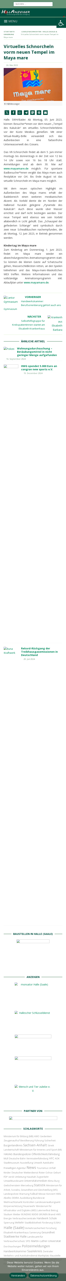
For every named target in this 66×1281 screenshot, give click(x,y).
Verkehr (19, 1222)
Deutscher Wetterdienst (25, 1172)
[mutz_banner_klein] (33, 1121)
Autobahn (48, 1162)
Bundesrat (39, 1197)
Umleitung (20, 1176)
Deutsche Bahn (17, 1158)
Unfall (52, 1168)
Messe (42, 1193)
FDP (6, 1176)
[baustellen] (33, 969)
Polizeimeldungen (36, 1246)
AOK (57, 1158)
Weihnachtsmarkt (13, 1202)
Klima (51, 1180)
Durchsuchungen (12, 1246)
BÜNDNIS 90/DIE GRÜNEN (34, 1214)
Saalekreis (34, 1251)
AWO (36, 1136)
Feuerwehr (29, 1206)
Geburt (57, 1172)
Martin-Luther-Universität (46, 1241)
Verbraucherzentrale (24, 1218)
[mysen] (33, 1079)
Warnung (24, 1193)
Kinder (7, 1172)
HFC (51, 1158)
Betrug (54, 1210)
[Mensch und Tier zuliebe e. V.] (33, 1103)
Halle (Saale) (14, 1227)
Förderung (47, 1222)
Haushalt (31, 1176)
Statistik (39, 1185)
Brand (51, 1214)
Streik (51, 1145)
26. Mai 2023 (12, 65)
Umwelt (38, 1162)
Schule (53, 1218)
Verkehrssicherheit (35, 1228)
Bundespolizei (22, 1154)
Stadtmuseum (11, 1162)
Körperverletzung (13, 1206)
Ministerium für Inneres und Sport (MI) (41, 1149)
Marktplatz (44, 1255)
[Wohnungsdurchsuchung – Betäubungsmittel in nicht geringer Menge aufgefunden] (9, 349)
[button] (61, 23)
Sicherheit (50, 1140)
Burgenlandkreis (13, 1145)
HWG (58, 1193)
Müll (6, 1158)
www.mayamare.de (16, 168)
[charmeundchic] (33, 1050)
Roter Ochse (46, 1172)
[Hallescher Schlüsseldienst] (33, 1028)
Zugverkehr (42, 1176)
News (31, 1167)
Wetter (17, 1214)
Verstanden (18, 1275)
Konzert (50, 1193)
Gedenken (46, 1136)
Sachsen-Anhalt (35, 1145)
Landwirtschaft (11, 1149)
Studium (8, 1214)
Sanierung (35, 1232)
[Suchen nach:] (33, 3)
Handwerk (42, 1218)
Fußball (34, 1193)
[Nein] (61, 1269)
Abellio (7, 1197)
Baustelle (55, 1255)
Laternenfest (43, 1210)
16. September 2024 (16, 358)
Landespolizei (11, 1193)
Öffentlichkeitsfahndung (46, 1154)
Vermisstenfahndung (37, 1158)
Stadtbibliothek (33, 1222)
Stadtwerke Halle (15, 1236)
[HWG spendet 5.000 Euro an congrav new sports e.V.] (11, 501)
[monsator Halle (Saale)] (33, 1005)
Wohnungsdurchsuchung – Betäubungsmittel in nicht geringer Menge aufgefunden (37, 352)
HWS (58, 1214)
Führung (39, 1140)
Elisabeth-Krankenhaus (16, 1232)
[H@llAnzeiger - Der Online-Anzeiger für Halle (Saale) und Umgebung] (33, 15)
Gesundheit (48, 1232)
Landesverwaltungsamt (47, 1202)
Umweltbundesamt (13, 1180)
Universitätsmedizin (35, 1180)
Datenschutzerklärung (43, 1275)
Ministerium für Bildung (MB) (18, 1136)
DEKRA (15, 1197)
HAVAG (8, 1154)
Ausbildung (26, 1197)
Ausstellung (26, 1162)
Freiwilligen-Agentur (15, 1168)
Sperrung (9, 1222)
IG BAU (57, 1222)
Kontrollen (28, 1202)
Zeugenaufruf (12, 1140)
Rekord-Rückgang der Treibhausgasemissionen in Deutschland (39, 652)
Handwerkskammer (15, 1251)
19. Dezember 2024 (33, 373)
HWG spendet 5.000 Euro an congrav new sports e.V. (39, 367)
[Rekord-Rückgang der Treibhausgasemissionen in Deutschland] (11, 784)
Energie (8, 1218)
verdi (11, 1176)
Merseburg (27, 1185)
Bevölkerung (27, 1140)
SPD (28, 1241)
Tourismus (42, 1168)
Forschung (51, 1228)
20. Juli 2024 (29, 659)
